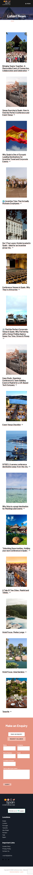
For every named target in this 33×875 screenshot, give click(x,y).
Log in (21, 871)
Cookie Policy (6, 846)
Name (5, 745)
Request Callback (16, 739)
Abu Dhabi (5, 830)
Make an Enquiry (16, 734)
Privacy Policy (6, 849)
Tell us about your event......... (11, 768)
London (4, 823)
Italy (3, 835)
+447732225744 (7, 855)
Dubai (4, 821)
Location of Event (8, 760)
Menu (29, 3)
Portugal (5, 825)
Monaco (4, 832)
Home (12, 21)
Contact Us (5, 851)
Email (19, 753)
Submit (7, 784)
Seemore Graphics (14, 871)
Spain (4, 837)
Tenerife (5, 828)
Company (20, 745)
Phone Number (7, 753)
